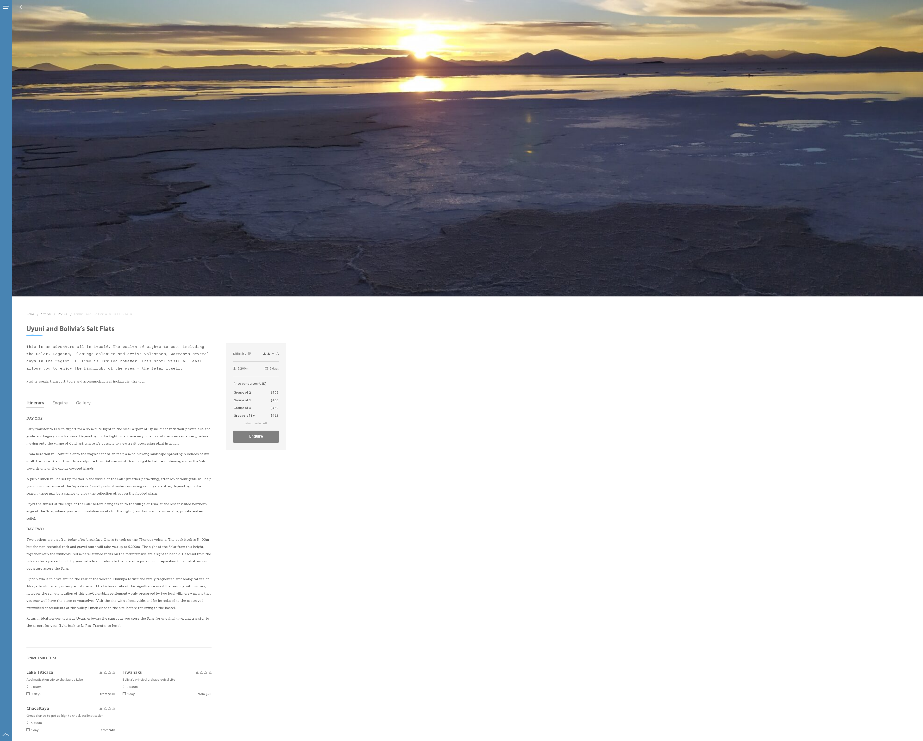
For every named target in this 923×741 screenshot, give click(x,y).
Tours (62, 314)
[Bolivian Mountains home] (6, 734)
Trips (46, 314)
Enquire (256, 436)
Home (30, 314)
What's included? (256, 423)
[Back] (20, 7)
